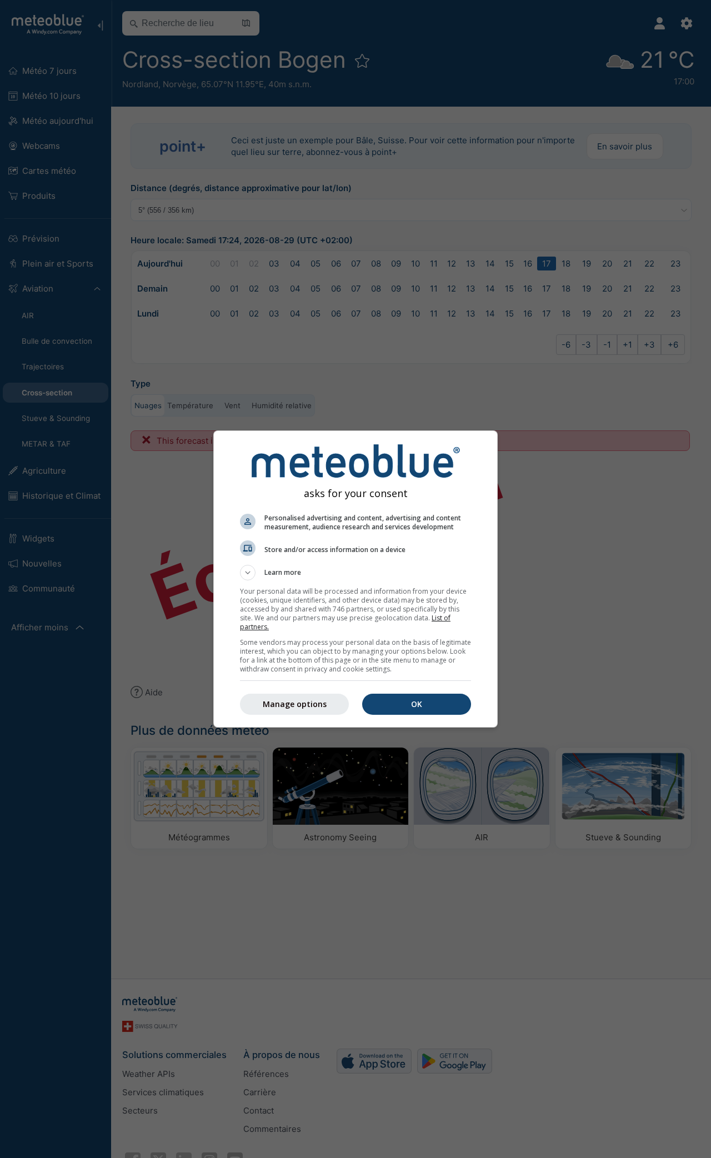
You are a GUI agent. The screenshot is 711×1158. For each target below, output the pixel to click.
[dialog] (355, 579)
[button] (355, 572)
